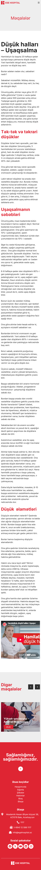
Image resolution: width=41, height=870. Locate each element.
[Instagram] (31, 846)
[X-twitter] (15, 846)
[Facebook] (10, 846)
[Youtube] (20, 846)
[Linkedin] (25, 846)
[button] (30, 686)
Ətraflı (8, 727)
